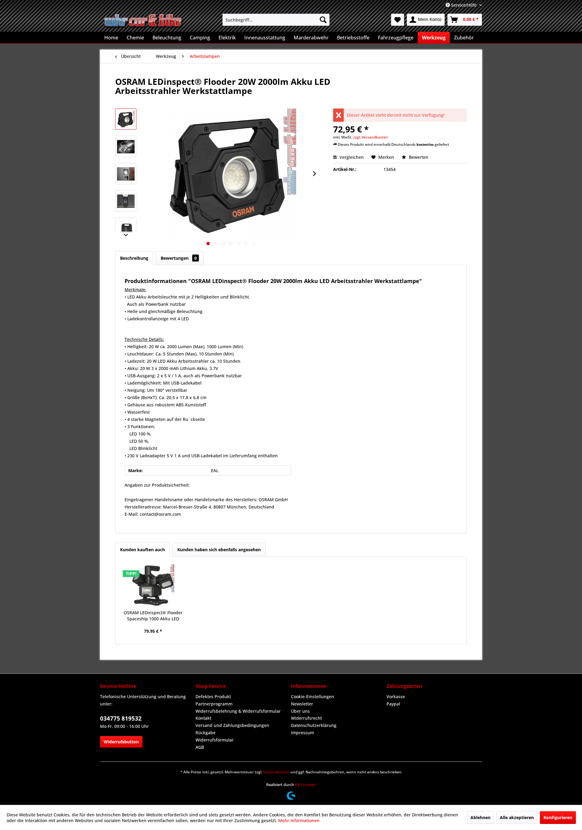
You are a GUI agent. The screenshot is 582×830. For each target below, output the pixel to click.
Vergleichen (351, 157)
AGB (200, 747)
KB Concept (305, 784)
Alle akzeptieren (517, 817)
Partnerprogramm (214, 704)
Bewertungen (179, 258)
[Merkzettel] (397, 20)
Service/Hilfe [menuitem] (464, 5)
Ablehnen (480, 817)
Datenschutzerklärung (313, 725)
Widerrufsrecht (306, 718)
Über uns (300, 711)
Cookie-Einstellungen (312, 696)
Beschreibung (134, 258)
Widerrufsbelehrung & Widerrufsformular (238, 711)
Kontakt (203, 718)
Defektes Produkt (213, 696)
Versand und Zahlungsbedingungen (232, 725)
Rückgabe (206, 732)
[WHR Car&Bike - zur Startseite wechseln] (143, 21)
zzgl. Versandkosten (370, 137)
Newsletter (302, 704)
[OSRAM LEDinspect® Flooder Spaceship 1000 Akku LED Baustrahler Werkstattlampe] (153, 585)
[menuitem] (275, 20)
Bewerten (418, 157)
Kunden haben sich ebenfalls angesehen (219, 549)
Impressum (302, 732)
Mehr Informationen (298, 820)
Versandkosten (276, 772)
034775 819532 (121, 718)
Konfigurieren (558, 817)
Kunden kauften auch (142, 549)
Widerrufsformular (215, 740)
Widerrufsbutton (121, 742)
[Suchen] (323, 20)
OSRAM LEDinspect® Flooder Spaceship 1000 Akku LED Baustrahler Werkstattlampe (153, 616)
